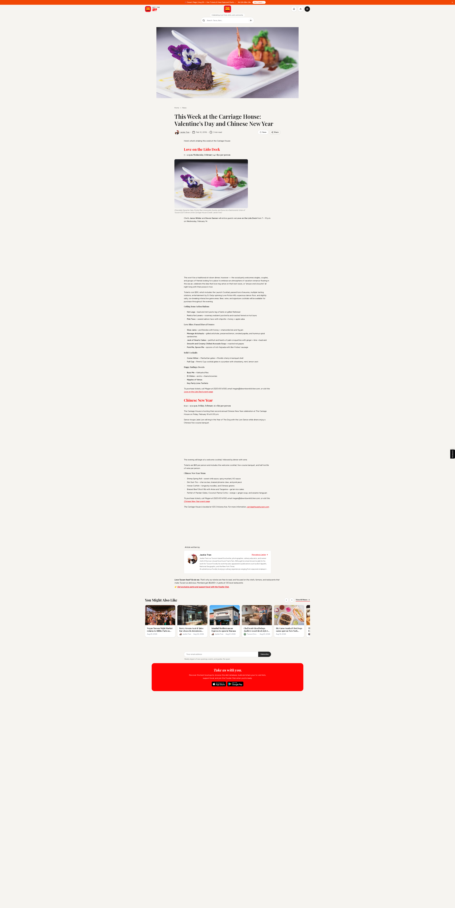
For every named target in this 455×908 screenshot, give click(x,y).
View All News (301, 600)
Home (176, 108)
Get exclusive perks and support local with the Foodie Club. (203, 587)
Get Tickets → (259, 2)
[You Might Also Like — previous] (286, 600)
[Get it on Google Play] (235, 684)
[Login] (300, 9)
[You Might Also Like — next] (292, 600)
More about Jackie (259, 555)
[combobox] (226, 20)
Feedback (452, 454)
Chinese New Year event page (197, 501)
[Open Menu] (307, 9)
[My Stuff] (294, 9)
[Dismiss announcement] (452, 2)
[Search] (251, 20)
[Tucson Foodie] (227, 9)
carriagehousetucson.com (258, 507)
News (184, 108)
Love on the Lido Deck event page (198, 392)
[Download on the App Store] (219, 684)
